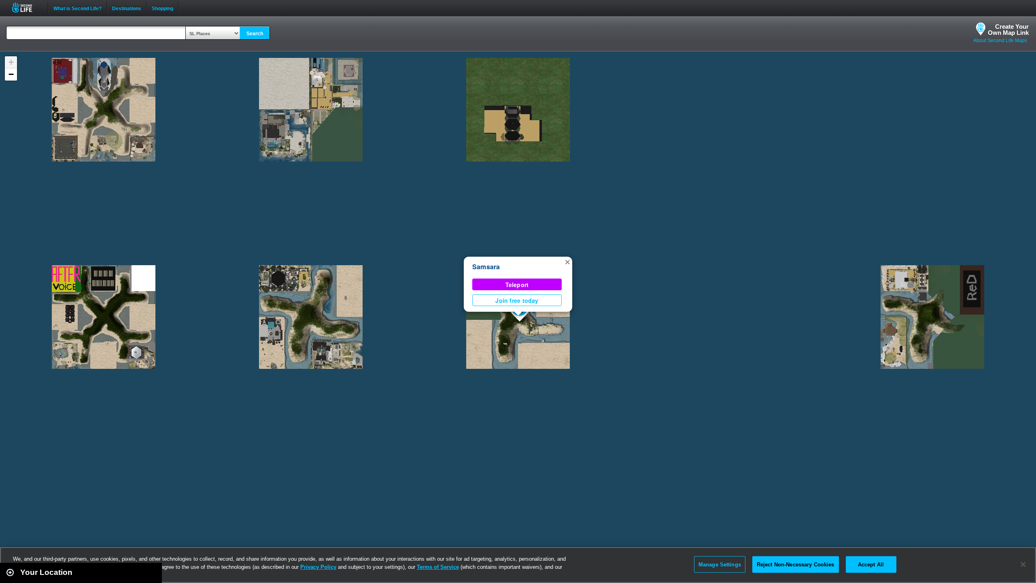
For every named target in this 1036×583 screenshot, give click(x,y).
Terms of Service (438, 567)
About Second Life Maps (1000, 40)
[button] (567, 261)
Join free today (516, 300)
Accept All (871, 564)
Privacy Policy (318, 567)
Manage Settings (719, 564)
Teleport (517, 285)
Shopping (162, 8)
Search (254, 33)
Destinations (126, 8)
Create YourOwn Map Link (1008, 29)
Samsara (486, 266)
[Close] (1023, 564)
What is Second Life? (77, 8)
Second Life (26, 7)
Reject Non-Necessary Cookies (795, 564)
